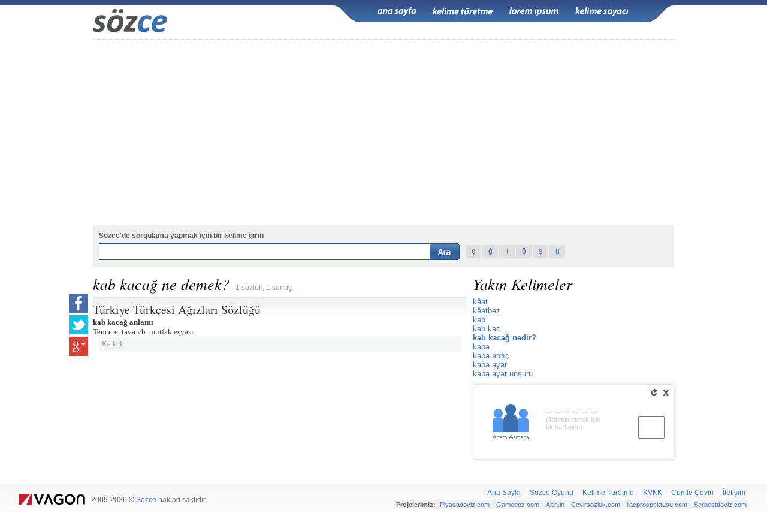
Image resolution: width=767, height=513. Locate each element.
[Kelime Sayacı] (602, 11)
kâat (480, 301)
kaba (481, 346)
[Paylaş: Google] (78, 346)
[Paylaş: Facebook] (78, 303)
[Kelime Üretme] (462, 11)
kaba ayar (490, 364)
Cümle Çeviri (692, 492)
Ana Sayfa (504, 492)
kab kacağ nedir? (504, 337)
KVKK (652, 492)
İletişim (734, 492)
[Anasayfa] (397, 11)
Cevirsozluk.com (595, 504)
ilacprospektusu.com (657, 504)
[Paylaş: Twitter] (78, 324)
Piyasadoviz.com (465, 504)
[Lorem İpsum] (534, 11)
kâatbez (486, 310)
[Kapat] (666, 392)
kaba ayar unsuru (503, 373)
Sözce (146, 500)
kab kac (486, 328)
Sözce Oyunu (551, 492)
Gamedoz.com (517, 504)
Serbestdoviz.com (720, 504)
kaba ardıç (491, 355)
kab (479, 319)
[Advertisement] (383, 132)
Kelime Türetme (608, 492)
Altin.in (555, 504)
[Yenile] (654, 392)
